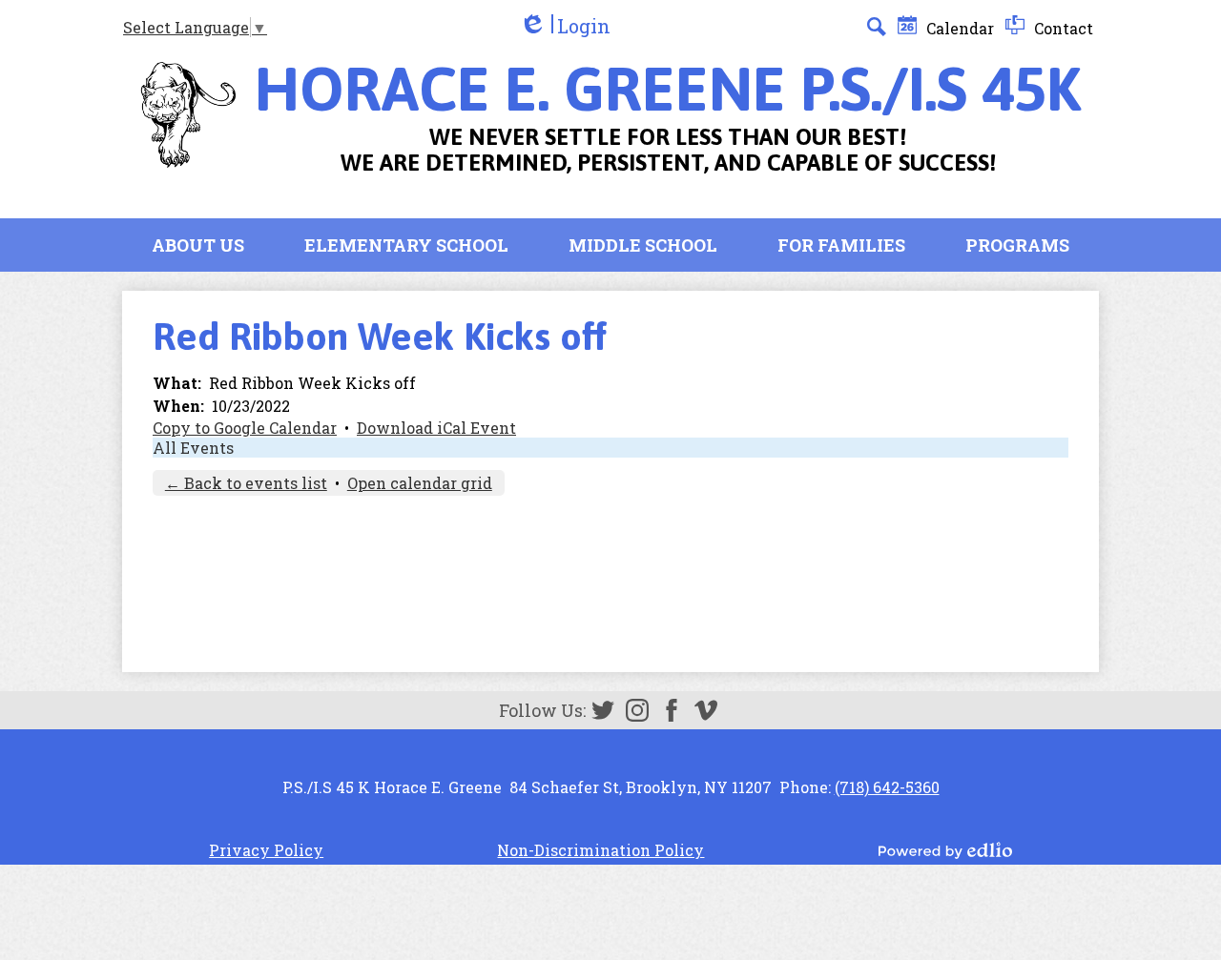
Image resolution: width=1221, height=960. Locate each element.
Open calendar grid (419, 483)
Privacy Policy (266, 850)
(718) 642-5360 (887, 787)
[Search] (876, 26)
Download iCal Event (436, 428)
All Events (193, 448)
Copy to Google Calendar (245, 428)
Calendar (958, 28)
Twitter (602, 710)
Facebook (671, 710)
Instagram (637, 710)
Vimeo (705, 710)
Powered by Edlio (945, 850)
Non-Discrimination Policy (600, 850)
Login (564, 26)
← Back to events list (246, 483)
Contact (1061, 28)
